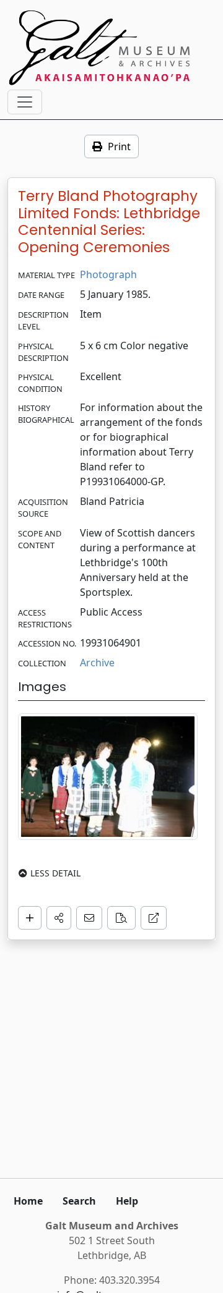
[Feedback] (89, 918)
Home (28, 1201)
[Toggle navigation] (24, 102)
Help (127, 1201)
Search (79, 1201)
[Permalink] (154, 918)
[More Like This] (121, 918)
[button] (58, 918)
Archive (97, 662)
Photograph (108, 274)
